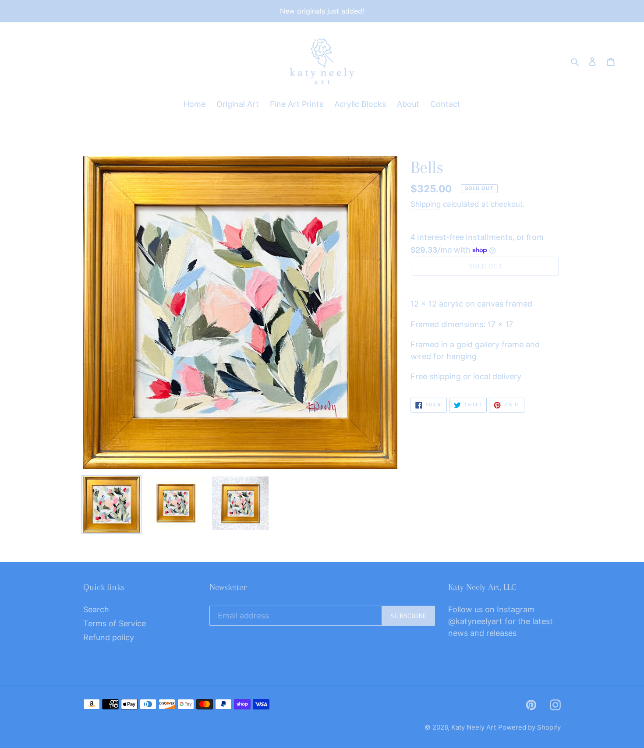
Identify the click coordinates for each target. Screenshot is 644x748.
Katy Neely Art (473, 727)
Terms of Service (114, 623)
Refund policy (108, 637)
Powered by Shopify (529, 727)
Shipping (425, 204)
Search (96, 609)
